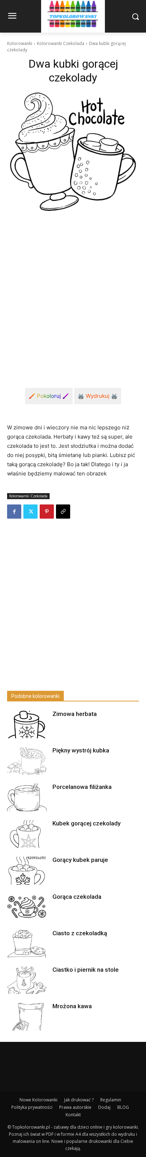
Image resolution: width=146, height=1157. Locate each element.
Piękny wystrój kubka (80, 750)
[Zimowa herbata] (27, 724)
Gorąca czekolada (76, 896)
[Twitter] (30, 511)
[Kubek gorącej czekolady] (27, 834)
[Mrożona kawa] (27, 1017)
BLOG (123, 1107)
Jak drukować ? (79, 1100)
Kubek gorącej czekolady (86, 823)
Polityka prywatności (31, 1107)
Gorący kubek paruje (80, 859)
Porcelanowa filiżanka (82, 786)
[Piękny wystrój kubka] (27, 761)
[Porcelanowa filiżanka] (27, 797)
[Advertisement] (73, 294)
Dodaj (104, 1107)
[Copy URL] (63, 511)
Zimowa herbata (74, 713)
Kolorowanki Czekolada (60, 43)
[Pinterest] (47, 511)
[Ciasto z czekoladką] (27, 944)
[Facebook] (14, 511)
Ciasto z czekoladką (79, 933)
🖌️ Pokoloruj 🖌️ (49, 396)
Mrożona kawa (72, 1006)
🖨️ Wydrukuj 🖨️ (98, 396)
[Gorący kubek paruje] (27, 870)
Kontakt (73, 1115)
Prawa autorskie (75, 1107)
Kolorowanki (19, 43)
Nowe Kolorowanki (38, 1100)
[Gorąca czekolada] (27, 907)
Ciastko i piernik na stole (85, 969)
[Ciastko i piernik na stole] (27, 980)
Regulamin (110, 1100)
